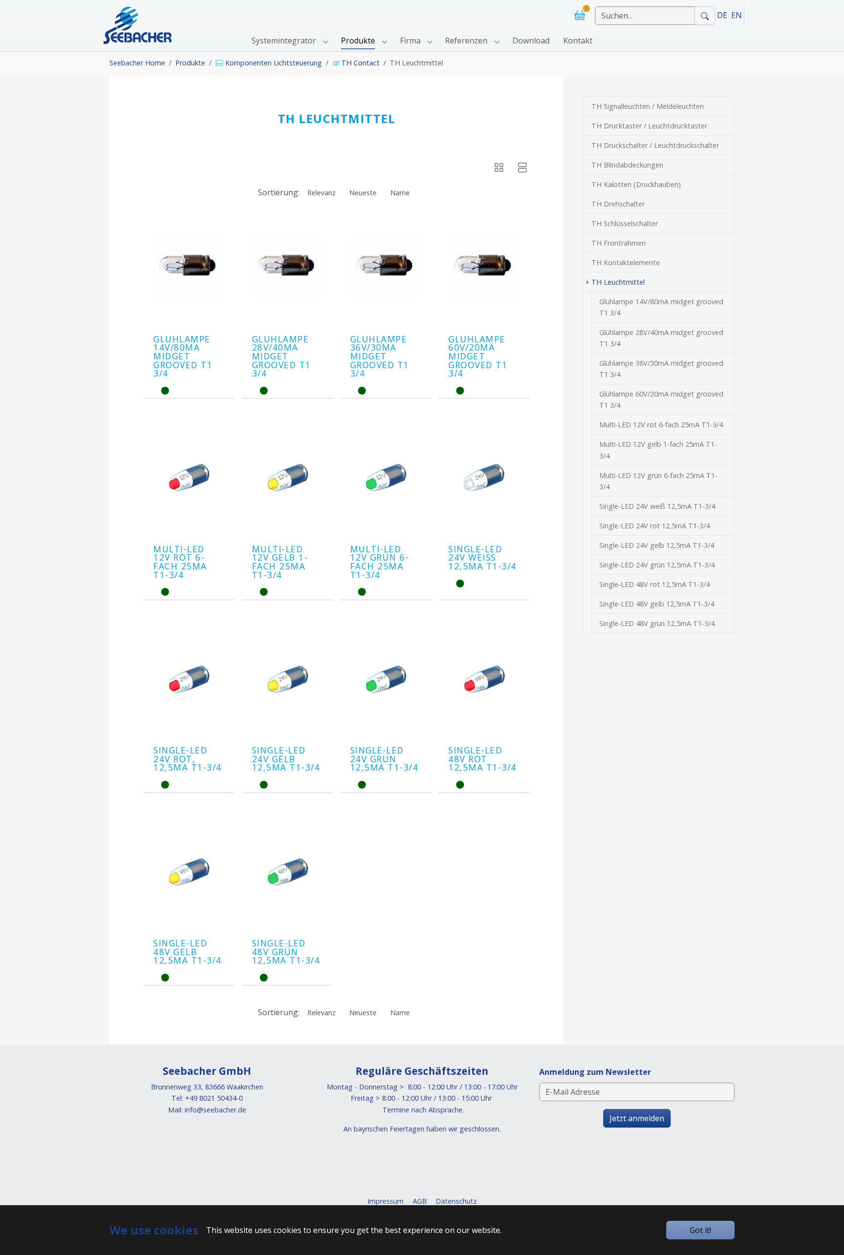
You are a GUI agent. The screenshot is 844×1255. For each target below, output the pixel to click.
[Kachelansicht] (499, 169)
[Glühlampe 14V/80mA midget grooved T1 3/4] (188, 267)
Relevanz (321, 192)
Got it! (700, 1230)
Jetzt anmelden (637, 1118)
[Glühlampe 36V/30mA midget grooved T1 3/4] (385, 267)
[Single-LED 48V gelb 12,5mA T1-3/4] (188, 871)
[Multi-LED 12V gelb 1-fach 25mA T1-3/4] (287, 477)
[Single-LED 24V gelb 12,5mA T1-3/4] (287, 678)
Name (400, 192)
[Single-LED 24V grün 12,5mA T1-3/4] (385, 678)
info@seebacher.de (215, 1109)
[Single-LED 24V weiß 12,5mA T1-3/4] (483, 477)
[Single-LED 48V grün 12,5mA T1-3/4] (287, 871)
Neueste (363, 192)
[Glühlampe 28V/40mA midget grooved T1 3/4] (287, 267)
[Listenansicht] (522, 169)
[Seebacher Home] (137, 15)
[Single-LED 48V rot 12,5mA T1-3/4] (483, 678)
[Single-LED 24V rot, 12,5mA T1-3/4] (188, 678)
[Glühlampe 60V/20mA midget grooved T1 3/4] (483, 267)
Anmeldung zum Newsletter (595, 1072)
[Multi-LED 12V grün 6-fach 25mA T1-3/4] (385, 477)
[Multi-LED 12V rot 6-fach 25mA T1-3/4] (188, 477)
